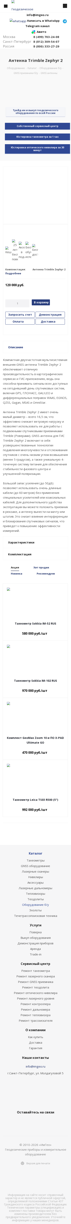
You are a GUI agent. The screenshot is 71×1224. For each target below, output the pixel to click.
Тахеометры (36, 860)
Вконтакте (20, 1122)
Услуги (35, 925)
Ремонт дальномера (35, 1009)
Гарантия (35, 1048)
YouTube (39, 1122)
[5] (22, 233)
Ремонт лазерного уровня (35, 998)
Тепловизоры (35, 894)
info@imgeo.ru (35, 1066)
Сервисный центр (35, 964)
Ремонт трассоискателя (35, 1020)
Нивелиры (35, 877)
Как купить (35, 1037)
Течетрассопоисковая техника (35, 916)
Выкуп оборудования (36, 938)
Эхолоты (35, 910)
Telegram (30, 1122)
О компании (35, 1030)
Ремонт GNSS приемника (35, 982)
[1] (7, 233)
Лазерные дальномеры (35, 888)
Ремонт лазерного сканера (35, 976)
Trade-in (35, 954)
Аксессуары (35, 882)
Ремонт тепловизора (35, 1015)
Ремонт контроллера (35, 1004)
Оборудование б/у (35, 905)
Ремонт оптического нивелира (35, 993)
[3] (15, 233)
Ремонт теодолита (35, 987)
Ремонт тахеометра (35, 971)
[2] (11, 233)
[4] (18, 233)
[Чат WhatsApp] (18, 21)
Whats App (49, 1122)
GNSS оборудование (35, 866)
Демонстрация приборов (35, 943)
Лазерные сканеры (35, 871)
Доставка (35, 1042)
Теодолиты (35, 899)
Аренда (35, 949)
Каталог (35, 853)
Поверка (35, 932)
